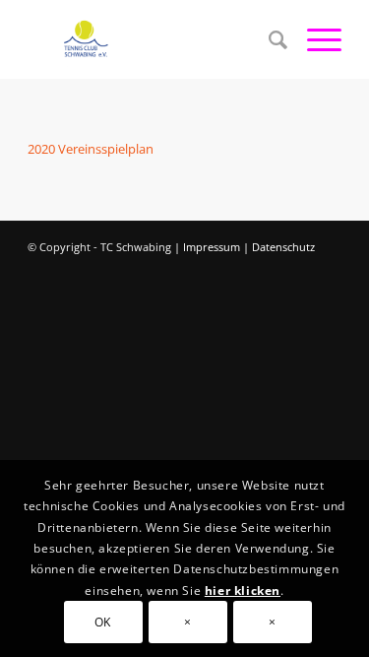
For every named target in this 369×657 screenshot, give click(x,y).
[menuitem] (268, 39)
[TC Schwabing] (153, 39)
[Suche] (268, 39)
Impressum (211, 246)
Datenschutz (283, 246)
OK (102, 622)
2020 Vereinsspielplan (91, 149)
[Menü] (314, 39)
